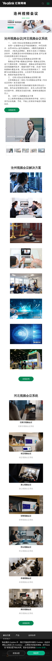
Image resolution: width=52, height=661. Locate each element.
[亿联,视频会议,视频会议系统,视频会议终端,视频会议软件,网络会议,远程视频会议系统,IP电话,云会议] (14, 3)
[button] (45, 128)
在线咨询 (11, 110)
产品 (17, 635)
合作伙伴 (31, 635)
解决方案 (6, 635)
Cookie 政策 (41, 647)
